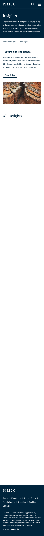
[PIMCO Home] (9, 4)
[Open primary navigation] (39, 4)
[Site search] (33, 4)
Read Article (10, 75)
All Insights (24, 42)
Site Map (22, 502)
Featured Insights (9, 42)
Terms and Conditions (12, 498)
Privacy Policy (30, 498)
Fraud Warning (9, 502)
